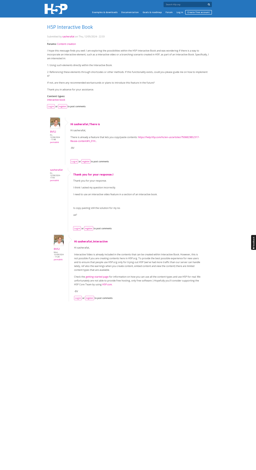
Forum (169, 12)
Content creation (66, 44)
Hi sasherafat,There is (85, 124)
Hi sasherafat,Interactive (91, 241)
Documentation (130, 12)
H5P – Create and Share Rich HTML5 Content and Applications (56, 9)
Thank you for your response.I (93, 174)
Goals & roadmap (152, 12)
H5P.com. (107, 284)
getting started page (97, 276)
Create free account (198, 12)
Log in (180, 12)
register (62, 106)
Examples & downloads (104, 12)
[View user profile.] (55, 127)
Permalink (54, 142)
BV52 (53, 131)
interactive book (56, 99)
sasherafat (68, 36)
